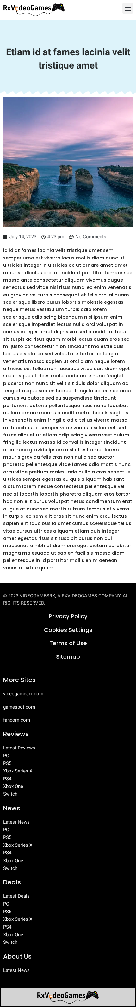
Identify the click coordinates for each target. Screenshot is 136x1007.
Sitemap (68, 657)
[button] (127, 8)
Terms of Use (68, 643)
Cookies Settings (68, 630)
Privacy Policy (68, 616)
